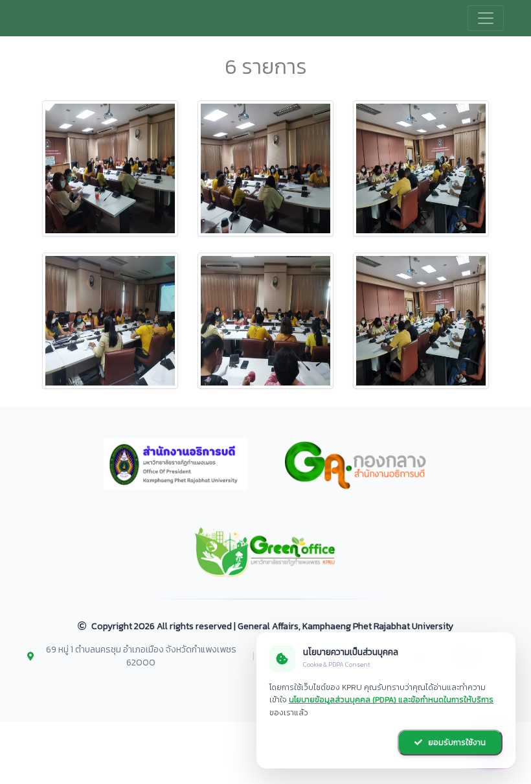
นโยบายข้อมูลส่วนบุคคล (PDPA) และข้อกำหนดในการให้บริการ (391, 700)
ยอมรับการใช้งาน (456, 742)
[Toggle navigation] (486, 18)
